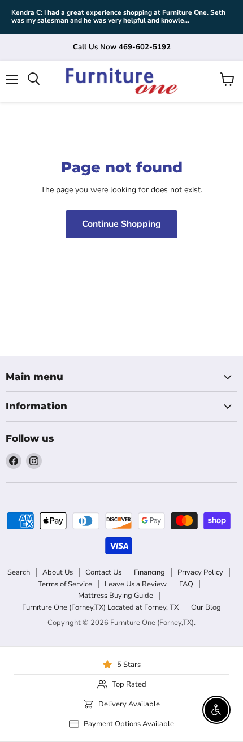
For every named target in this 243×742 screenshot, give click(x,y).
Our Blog (206, 607)
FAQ (186, 584)
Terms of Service (65, 584)
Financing (149, 572)
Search (18, 572)
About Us (57, 572)
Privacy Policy (200, 572)
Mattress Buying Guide (115, 595)
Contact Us (103, 572)
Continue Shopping (121, 224)
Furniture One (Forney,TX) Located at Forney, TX (100, 607)
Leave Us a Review (136, 584)
